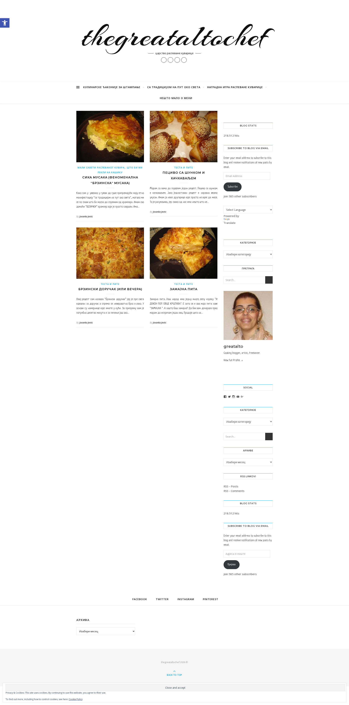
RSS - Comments (234, 491)
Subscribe (233, 186)
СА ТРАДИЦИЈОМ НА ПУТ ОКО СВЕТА (173, 87)
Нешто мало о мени (176, 98)
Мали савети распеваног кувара (101, 167)
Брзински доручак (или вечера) (110, 289)
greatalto (233, 346)
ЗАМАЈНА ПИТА (183, 289)
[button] (4, 23)
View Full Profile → (233, 360)
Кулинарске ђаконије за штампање (111, 87)
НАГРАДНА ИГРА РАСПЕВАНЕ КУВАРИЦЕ (235, 87)
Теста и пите (183, 167)
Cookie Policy (76, 699)
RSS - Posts (231, 486)
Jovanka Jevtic (86, 216)
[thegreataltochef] (174, 41)
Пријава (232, 564)
